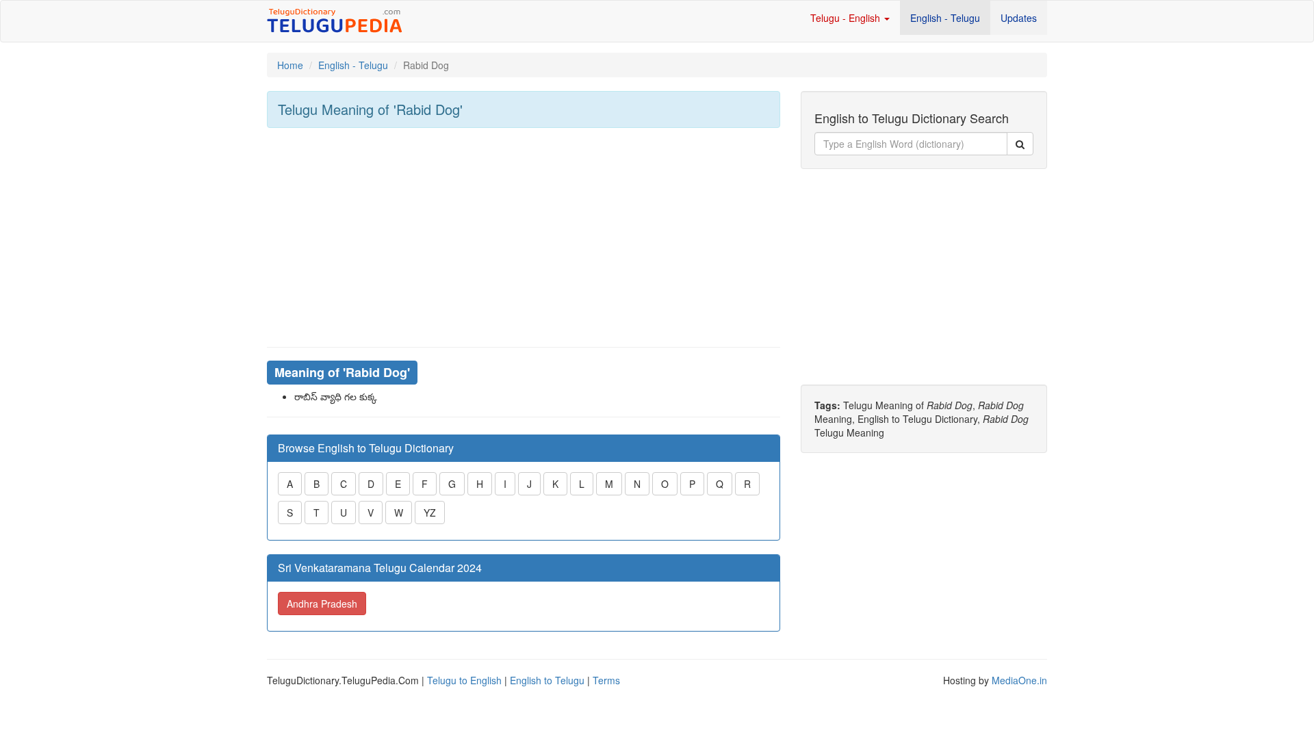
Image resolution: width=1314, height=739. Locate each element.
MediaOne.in (1019, 680)
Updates (1019, 18)
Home (290, 65)
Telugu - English (846, 18)
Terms (606, 680)
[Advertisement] (523, 237)
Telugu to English (464, 680)
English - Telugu (945, 18)
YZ (430, 512)
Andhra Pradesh (322, 603)
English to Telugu (547, 680)
